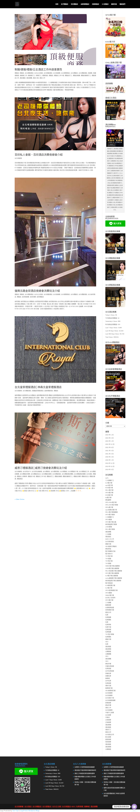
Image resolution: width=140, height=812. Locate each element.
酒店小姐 (36, 78)
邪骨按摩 (108, 703)
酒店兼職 (29, 78)
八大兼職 (108, 534)
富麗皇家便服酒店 (38, 390)
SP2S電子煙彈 (110, 514)
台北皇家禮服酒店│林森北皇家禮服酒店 (38, 387)
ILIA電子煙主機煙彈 (111, 575)
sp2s (106, 478)
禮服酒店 (20, 479)
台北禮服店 (74, 73)
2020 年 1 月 (109, 460)
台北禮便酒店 (65, 73)
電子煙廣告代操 (110, 551)
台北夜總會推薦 (110, 700)
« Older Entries (19, 499)
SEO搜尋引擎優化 (111, 546)
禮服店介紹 (31, 476)
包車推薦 (108, 617)
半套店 (107, 717)
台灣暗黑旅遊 (109, 607)
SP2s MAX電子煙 (111, 502)
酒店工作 (42, 78)
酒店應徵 (108, 649)
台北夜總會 (56, 73)
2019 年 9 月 (109, 469)
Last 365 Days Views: (112, 334)
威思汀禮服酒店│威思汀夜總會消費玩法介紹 (41, 468)
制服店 (22, 73)
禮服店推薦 (76, 75)
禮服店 (51, 75)
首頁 (56, 4)
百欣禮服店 (74, 4)
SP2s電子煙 (109, 507)
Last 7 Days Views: (111, 327)
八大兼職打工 (109, 480)
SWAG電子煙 (109, 595)
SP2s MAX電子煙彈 (111, 505)
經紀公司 (108, 612)
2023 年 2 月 (109, 438)
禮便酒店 (45, 75)
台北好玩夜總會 (37, 471)
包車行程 (108, 627)
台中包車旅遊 (109, 671)
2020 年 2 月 (109, 457)
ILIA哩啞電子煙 (110, 585)
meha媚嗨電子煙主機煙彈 (113, 578)
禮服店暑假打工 (86, 75)
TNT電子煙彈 (109, 634)
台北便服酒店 (29, 73)
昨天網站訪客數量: (111, 324)
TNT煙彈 (108, 558)
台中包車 (108, 681)
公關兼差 (108, 651)
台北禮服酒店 (83, 73)
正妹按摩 (108, 720)
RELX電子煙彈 (110, 529)
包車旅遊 (108, 629)
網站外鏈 (108, 663)
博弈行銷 (108, 685)
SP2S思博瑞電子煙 (111, 590)
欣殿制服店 (95, 4)
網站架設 (108, 549)
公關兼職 (108, 654)
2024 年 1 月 (109, 435)
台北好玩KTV (27, 471)
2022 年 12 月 (109, 444)
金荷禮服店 (40, 297)
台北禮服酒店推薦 (80, 474)
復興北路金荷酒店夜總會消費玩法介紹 (37, 290)
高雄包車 (108, 673)
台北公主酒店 (38, 73)
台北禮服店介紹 (73, 471)
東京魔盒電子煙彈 (111, 524)
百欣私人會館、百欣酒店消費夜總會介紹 (39, 154)
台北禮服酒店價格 (67, 474)
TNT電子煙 (109, 556)
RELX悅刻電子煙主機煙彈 (113, 571)
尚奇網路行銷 (109, 610)
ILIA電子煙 (108, 483)
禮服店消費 (77, 476)
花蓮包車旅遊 (109, 666)
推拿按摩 (108, 605)
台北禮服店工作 (84, 471)
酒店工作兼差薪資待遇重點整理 (85, 773)
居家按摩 (108, 739)
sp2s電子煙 (109, 485)
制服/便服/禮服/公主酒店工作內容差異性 (38, 69)
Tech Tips (15, 810)
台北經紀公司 (109, 734)
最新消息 (114, 4)
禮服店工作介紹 (59, 75)
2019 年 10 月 (109, 466)
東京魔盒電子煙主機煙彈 (113, 580)
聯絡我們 (122, 4)
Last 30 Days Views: (112, 331)
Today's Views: (110, 315)
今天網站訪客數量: (111, 318)
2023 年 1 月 (109, 441)
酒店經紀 (108, 536)
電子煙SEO (109, 554)
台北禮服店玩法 (36, 474)
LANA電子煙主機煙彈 (112, 568)
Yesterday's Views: (111, 321)
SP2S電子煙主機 (110, 522)
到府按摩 (108, 742)
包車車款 (108, 624)
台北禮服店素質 (47, 474)
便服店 (17, 73)
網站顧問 (108, 500)
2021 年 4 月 (109, 450)
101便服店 (105, 4)
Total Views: (109, 337)
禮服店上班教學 (22, 476)
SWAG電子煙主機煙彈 (112, 566)
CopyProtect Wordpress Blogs (29, 810)
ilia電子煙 (108, 497)
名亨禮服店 (64, 4)
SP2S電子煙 (109, 492)
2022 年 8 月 (109, 447)
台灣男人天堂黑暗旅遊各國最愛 (85, 767)
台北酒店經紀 (109, 541)
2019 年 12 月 (109, 463)
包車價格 (108, 620)
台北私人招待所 (110, 597)
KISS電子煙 (109, 487)
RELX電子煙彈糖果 (111, 512)
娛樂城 (107, 678)
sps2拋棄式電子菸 (111, 510)
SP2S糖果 (108, 593)
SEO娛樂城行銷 (110, 690)
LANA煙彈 (108, 527)
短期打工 (39, 75)
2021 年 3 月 (109, 454)
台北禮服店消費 (25, 474)
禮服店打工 (68, 75)
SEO (106, 641)
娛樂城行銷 (109, 688)
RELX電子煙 (109, 490)
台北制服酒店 (48, 73)
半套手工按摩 (109, 712)
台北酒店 (89, 474)
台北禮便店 (46, 471)
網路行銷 (108, 544)
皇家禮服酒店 (48, 390)
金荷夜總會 (25, 297)
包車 (106, 615)
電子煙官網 (109, 583)
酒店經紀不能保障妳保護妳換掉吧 (85, 770)
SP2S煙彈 (108, 519)
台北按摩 (108, 715)
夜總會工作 (23, 75)
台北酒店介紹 (109, 698)
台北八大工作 (109, 539)
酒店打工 (108, 729)
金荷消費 (33, 297)
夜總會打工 (31, 75)
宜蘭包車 (108, 676)
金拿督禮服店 (85, 4)
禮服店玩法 (85, 476)
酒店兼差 (23, 78)
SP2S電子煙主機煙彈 (112, 573)
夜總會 (90, 73)
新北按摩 (108, 737)
